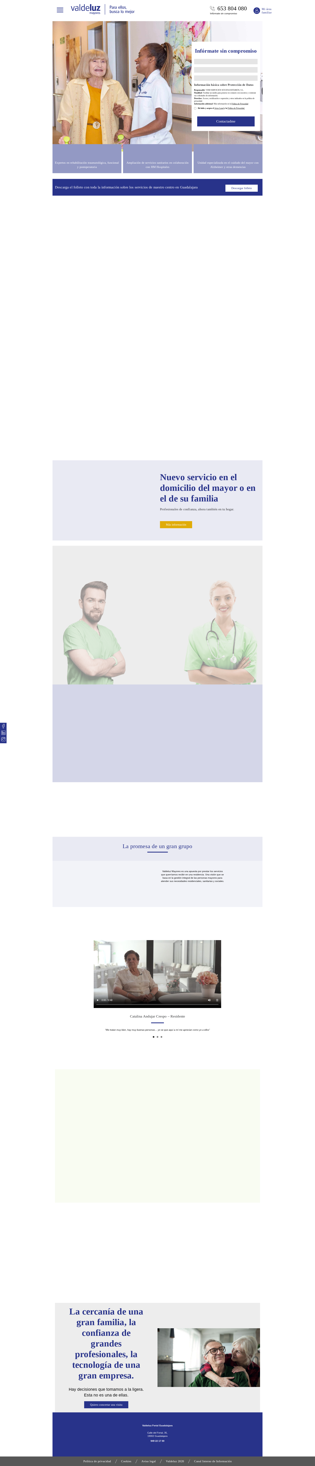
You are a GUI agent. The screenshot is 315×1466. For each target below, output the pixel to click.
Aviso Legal (219, 108)
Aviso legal (148, 1461)
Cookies (126, 1461)
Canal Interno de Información (213, 1461)
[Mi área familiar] (256, 10)
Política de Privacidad (239, 104)
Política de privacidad (97, 1461)
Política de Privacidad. (236, 108)
